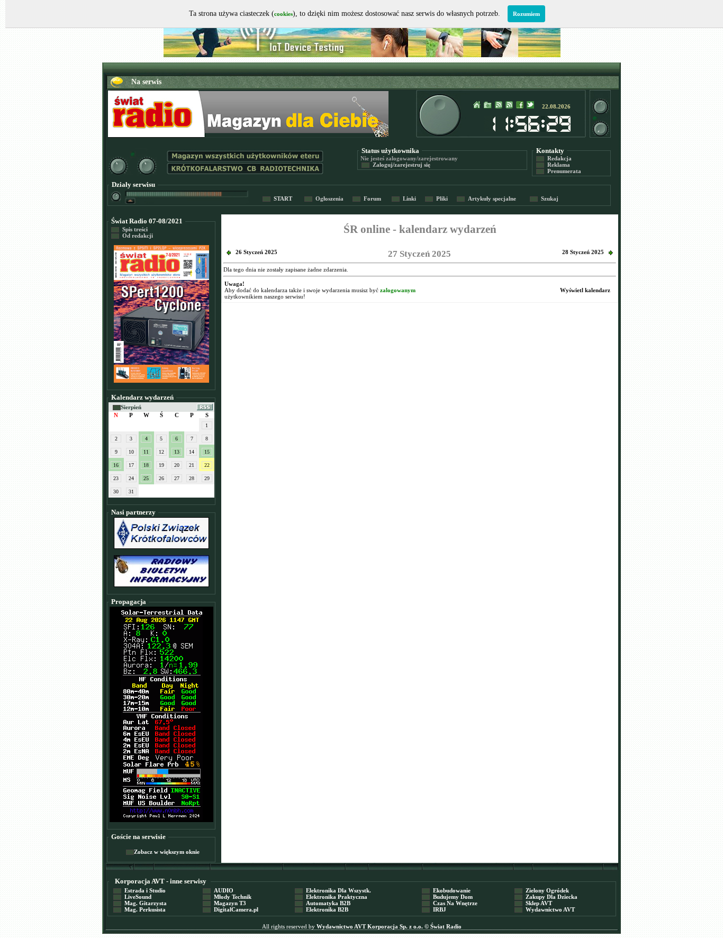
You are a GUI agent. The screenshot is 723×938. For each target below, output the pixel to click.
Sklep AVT (533, 903)
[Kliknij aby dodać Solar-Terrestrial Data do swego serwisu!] (162, 818)
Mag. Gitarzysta (140, 903)
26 (161, 478)
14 (191, 452)
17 (131, 465)
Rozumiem (526, 14)
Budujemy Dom (447, 897)
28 (191, 478)
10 (131, 452)
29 (207, 478)
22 (207, 465)
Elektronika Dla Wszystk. (333, 890)
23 (116, 478)
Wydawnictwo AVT (544, 909)
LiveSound (132, 897)
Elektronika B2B (321, 909)
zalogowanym (397, 290)
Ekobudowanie (446, 890)
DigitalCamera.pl (230, 909)
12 (161, 452)
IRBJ (434, 909)
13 (176, 452)
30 (116, 491)
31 (131, 491)
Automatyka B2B (322, 903)
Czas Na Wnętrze (449, 903)
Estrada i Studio (139, 890)
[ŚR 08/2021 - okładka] (161, 380)
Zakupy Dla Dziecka (545, 897)
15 (207, 452)
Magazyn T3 (224, 903)
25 (146, 478)
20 (176, 465)
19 (161, 465)
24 (131, 478)
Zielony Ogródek (541, 890)
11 (146, 452)
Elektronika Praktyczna (331, 897)
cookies (283, 14)
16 (116, 465)
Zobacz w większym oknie (163, 852)
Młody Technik (227, 897)
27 (176, 478)
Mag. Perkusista (139, 909)
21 (191, 465)
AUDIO (218, 890)
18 (146, 465)
